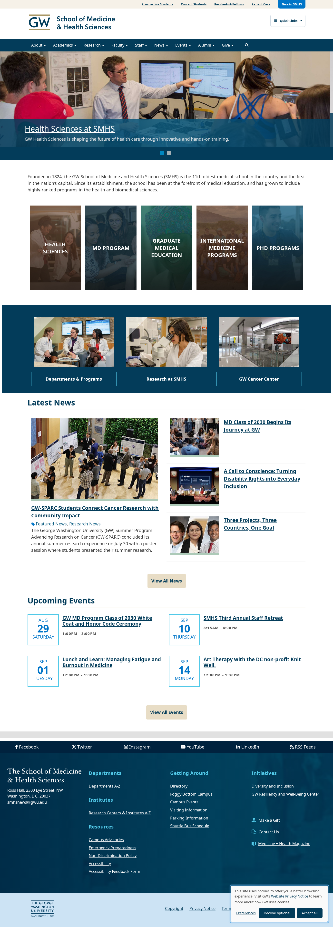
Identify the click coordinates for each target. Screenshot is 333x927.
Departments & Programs (74, 379)
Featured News (51, 524)
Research (93, 45)
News (160, 45)
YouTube (195, 747)
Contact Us (269, 832)
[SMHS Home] (74, 22)
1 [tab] (162, 153)
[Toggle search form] (247, 45)
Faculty (118, 45)
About (37, 45)
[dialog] (279, 904)
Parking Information (189, 818)
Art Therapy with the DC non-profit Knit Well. (252, 662)
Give (226, 45)
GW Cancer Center (259, 379)
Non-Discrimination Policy (113, 855)
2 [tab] (168, 153)
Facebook (29, 747)
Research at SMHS (63, 122)
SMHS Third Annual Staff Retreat (243, 617)
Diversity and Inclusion (273, 786)
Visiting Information (188, 810)
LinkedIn (250, 747)
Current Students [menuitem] (193, 4)
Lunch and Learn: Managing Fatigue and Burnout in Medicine (111, 662)
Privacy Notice (202, 908)
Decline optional (277, 913)
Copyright (174, 908)
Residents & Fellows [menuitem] (229, 4)
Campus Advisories (106, 839)
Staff (140, 45)
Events (181, 45)
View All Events (166, 712)
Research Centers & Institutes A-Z (120, 813)
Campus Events (184, 802)
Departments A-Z (104, 786)
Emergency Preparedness (112, 847)
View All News (166, 581)
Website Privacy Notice (289, 896)
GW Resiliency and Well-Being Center (285, 794)
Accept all (310, 913)
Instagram (140, 747)
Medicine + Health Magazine (284, 843)
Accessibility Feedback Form (114, 871)
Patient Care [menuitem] (261, 4)
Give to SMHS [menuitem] (292, 4)
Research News (85, 524)
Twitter (84, 747)
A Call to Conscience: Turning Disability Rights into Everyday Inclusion (262, 479)
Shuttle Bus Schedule (189, 825)
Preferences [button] (246, 913)
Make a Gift (269, 820)
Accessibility (100, 863)
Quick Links (288, 21)
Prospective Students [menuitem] (157, 4)
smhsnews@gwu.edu (27, 802)
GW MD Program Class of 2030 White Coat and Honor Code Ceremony (107, 620)
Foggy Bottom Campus (191, 794)
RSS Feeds (305, 747)
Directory (178, 786)
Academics (63, 45)
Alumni (205, 45)
